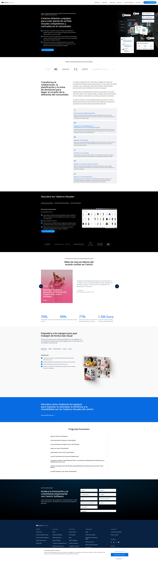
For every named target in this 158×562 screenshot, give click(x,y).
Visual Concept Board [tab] (76, 203)
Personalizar (119, 558)
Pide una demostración (150, 2)
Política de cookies (89, 542)
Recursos (119, 2)
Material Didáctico (73, 540)
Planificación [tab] (44, 349)
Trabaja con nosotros (74, 546)
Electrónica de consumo (58, 546)
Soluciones (96, 2)
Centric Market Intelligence (42, 537)
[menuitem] (43, 532)
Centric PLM (39, 532)
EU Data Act (88, 547)
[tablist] (61, 203)
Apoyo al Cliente (114, 534)
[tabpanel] (79, 219)
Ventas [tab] (70, 349)
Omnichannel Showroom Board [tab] (61, 203)
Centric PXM (39, 543)
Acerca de (138, 2)
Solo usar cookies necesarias (120, 551)
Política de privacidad (90, 534)
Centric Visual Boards (41, 540)
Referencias (112, 2)
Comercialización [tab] (57, 349)
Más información (46, 231)
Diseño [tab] (50, 349)
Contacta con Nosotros (116, 532)
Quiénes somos (72, 532)
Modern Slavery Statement (91, 544)
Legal (86, 532)
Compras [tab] (65, 349)
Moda (54, 532)
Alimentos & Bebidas (57, 534)
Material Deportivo (57, 537)
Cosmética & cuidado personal (59, 543)
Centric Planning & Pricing (42, 534)
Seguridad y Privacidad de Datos (91, 538)
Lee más (45, 300)
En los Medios (72, 534)
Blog (70, 537)
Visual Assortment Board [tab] (47, 203)
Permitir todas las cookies (119, 554)
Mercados (104, 2)
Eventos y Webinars (129, 2)
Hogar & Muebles (57, 540)
